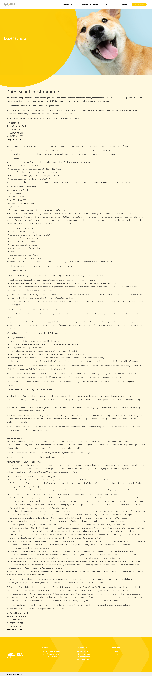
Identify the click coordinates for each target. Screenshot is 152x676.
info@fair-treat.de (14, 139)
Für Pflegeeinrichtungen (88, 4)
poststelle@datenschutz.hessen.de (20, 203)
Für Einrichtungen (83, 654)
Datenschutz (117, 651)
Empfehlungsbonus (109, 4)
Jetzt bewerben (83, 659)
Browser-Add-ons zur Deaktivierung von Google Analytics (116, 381)
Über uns (124, 4)
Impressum (116, 654)
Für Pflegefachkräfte (68, 4)
